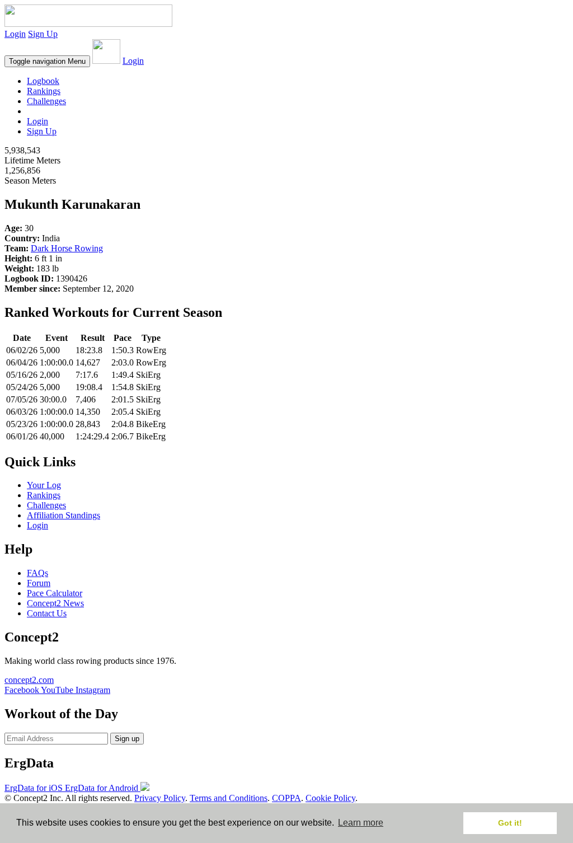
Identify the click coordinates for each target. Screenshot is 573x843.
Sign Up (43, 34)
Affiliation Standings (63, 515)
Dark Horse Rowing (67, 248)
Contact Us (47, 613)
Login (15, 34)
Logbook (43, 81)
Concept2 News (55, 603)
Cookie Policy (330, 798)
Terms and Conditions (228, 798)
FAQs (37, 573)
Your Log (44, 485)
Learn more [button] (360, 822)
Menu (47, 61)
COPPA (286, 798)
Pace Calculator (54, 593)
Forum (38, 583)
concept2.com (29, 680)
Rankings (43, 91)
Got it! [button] (510, 822)
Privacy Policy (159, 798)
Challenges (46, 101)
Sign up (127, 738)
